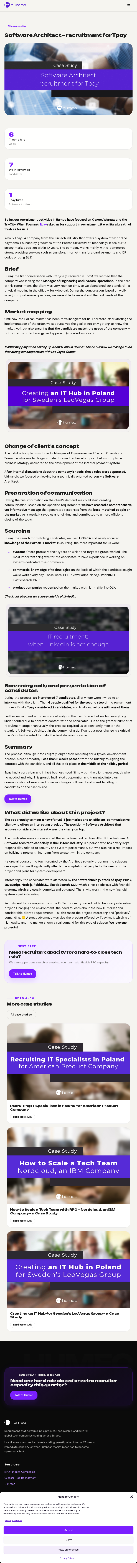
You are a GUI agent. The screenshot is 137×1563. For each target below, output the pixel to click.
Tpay (43, 224)
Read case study (22, 1116)
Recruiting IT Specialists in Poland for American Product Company (64, 1107)
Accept (68, 1530)
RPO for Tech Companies (19, 1472)
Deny (68, 1539)
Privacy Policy (67, 1558)
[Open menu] (129, 5)
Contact (9, 1484)
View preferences (68, 1549)
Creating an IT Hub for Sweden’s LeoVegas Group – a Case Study (64, 1315)
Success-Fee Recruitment (20, 1478)
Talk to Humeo (17, 799)
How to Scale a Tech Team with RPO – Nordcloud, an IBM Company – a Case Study (62, 1211)
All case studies (21, 1014)
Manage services (13, 1520)
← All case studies (15, 26)
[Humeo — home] (15, 5)
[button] (131, 1497)
